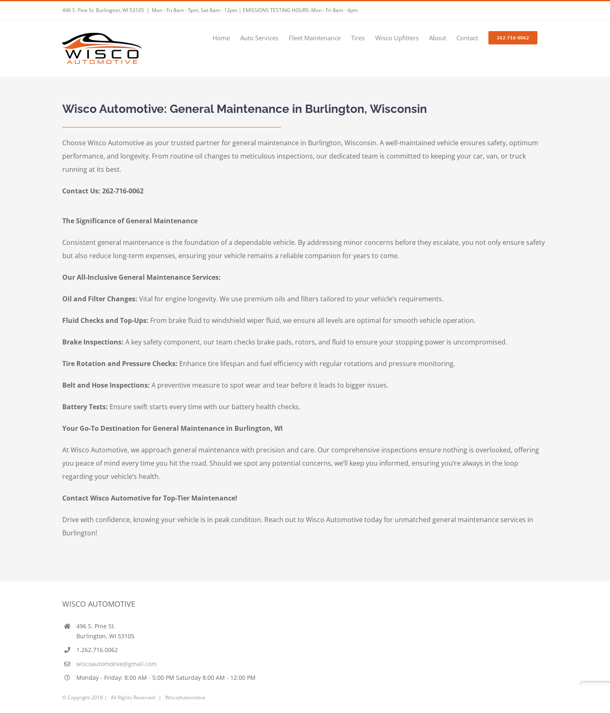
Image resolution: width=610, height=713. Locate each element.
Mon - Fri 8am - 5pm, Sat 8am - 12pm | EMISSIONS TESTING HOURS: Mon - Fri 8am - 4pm (255, 10)
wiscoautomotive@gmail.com (116, 664)
